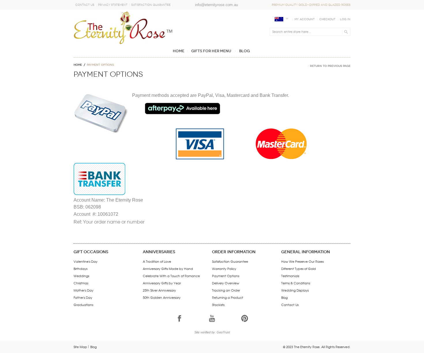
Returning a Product (227, 297)
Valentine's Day (85, 261)
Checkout (327, 19)
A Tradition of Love (157, 261)
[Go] (345, 31)
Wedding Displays (295, 290)
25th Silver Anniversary (159, 290)
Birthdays (80, 268)
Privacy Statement (112, 4)
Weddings (81, 275)
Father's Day (83, 297)
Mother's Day (83, 290)
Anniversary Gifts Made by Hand (168, 268)
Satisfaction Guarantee (150, 4)
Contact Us (84, 4)
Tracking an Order (226, 290)
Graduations (83, 304)
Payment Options (225, 275)
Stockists (218, 304)
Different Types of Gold (298, 268)
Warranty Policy (224, 268)
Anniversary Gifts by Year (162, 283)
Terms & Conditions (295, 283)
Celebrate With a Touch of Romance (171, 275)
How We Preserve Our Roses (302, 261)
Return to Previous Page (330, 66)
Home (78, 65)
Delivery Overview (225, 283)
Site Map (80, 346)
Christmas (81, 283)
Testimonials (290, 275)
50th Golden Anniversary (162, 297)
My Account (304, 19)
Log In (345, 19)
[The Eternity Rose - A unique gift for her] (123, 27)
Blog (284, 297)
